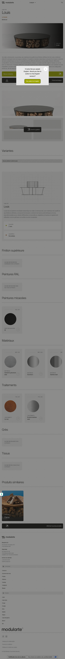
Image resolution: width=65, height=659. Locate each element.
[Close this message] (45, 69)
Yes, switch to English (32, 81)
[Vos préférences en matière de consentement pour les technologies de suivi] (1, 494)
